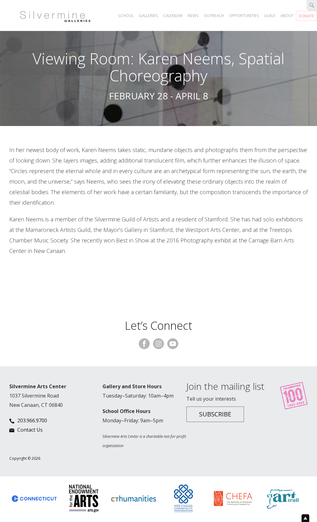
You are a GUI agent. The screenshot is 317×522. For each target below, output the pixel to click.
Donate (306, 16)
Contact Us (30, 429)
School (126, 15)
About (286, 15)
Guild (270, 15)
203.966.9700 (32, 420)
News (193, 15)
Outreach (214, 15)
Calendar (173, 15)
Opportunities (244, 15)
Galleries (148, 15)
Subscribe (215, 414)
